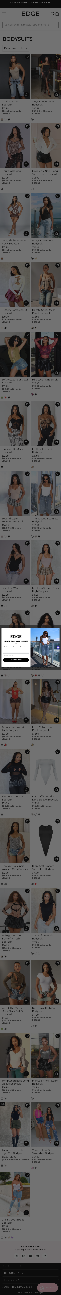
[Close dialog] (58, 629)
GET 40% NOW (16, 660)
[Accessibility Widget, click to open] (58, 647)
